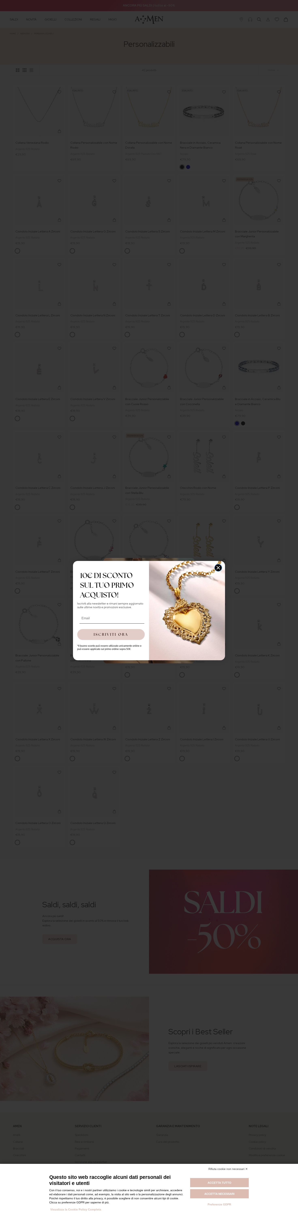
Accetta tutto (219, 1182)
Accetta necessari (219, 1193)
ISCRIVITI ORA (111, 634)
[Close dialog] (218, 567)
